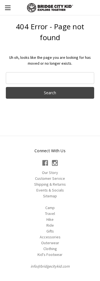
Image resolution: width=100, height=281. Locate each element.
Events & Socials (50, 190)
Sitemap (50, 195)
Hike (50, 219)
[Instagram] (55, 163)
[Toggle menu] (7, 7)
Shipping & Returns (50, 184)
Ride (50, 225)
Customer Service (50, 178)
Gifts (50, 231)
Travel (50, 213)
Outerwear (50, 242)
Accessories (50, 236)
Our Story (50, 172)
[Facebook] (45, 163)
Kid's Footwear (50, 254)
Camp (50, 207)
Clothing (50, 248)
